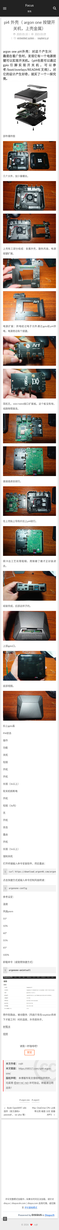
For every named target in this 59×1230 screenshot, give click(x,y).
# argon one (25, 1100)
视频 (5, 1034)
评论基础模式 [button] (31, 1208)
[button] (5, 8)
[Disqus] (29, 1159)
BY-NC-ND (23, 1083)
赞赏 (29, 1052)
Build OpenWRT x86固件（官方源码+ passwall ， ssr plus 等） (15, 1111)
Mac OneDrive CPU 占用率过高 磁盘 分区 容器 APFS (43, 1111)
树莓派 (6, 1027)
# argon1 (35, 1100)
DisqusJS (49, 1215)
